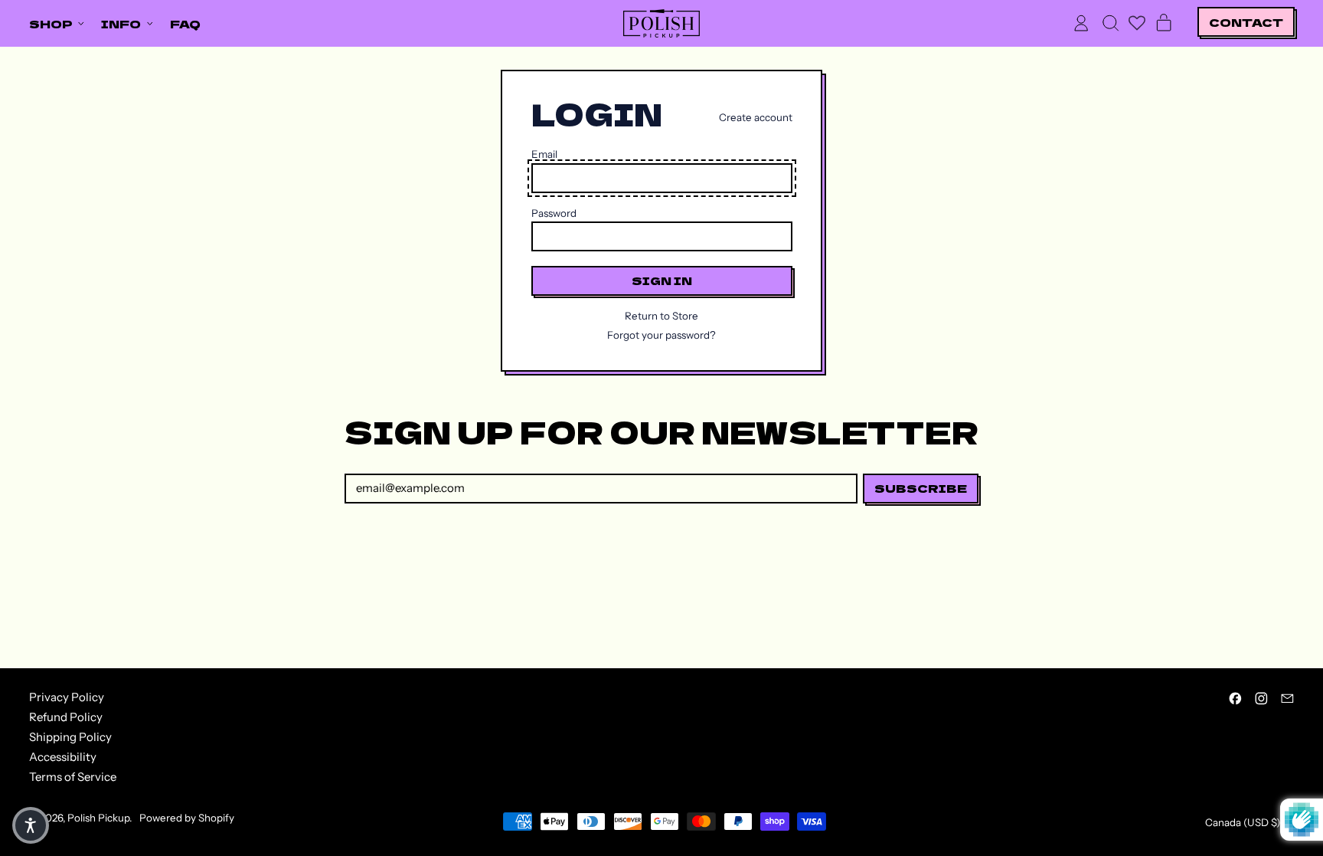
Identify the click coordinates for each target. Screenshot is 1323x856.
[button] (1110, 23)
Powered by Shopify (186, 818)
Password (554, 213)
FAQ (185, 23)
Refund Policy (66, 717)
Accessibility (62, 756)
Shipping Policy (70, 737)
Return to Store (661, 316)
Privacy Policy (66, 697)
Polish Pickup (98, 818)
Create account (755, 117)
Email (544, 154)
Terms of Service (72, 776)
